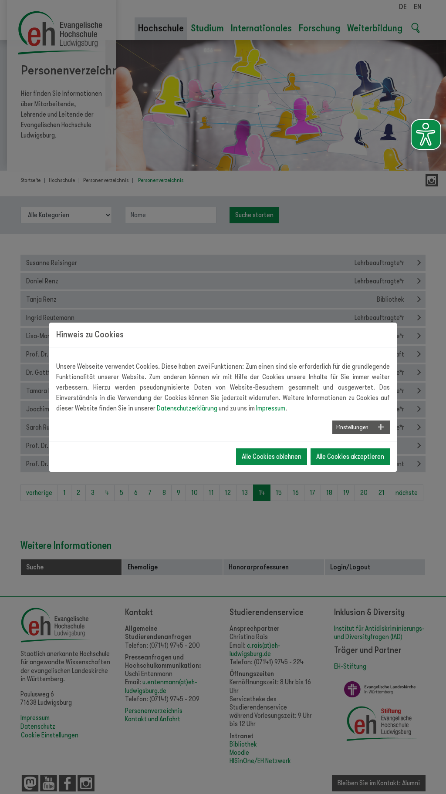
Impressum (270, 408)
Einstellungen (352, 427)
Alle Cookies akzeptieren (350, 457)
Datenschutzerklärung (187, 408)
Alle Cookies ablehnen (271, 457)
